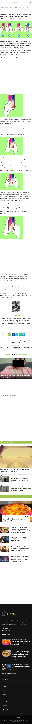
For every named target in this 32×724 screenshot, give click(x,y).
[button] (1, 369)
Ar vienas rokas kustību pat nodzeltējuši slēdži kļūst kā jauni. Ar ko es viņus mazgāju (21, 488)
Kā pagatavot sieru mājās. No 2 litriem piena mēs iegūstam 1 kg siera (15, 470)
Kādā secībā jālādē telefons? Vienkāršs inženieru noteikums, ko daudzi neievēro (21, 538)
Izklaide (4, 690)
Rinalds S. (3, 18)
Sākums (2, 7)
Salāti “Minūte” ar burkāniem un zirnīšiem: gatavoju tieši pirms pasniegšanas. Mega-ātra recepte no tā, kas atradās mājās (21, 530)
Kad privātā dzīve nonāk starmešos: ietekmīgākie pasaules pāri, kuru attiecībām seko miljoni (21, 548)
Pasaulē (5, 702)
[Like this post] (9, 334)
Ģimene (5, 686)
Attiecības (5, 679)
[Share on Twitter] (16, 334)
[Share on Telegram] (23, 334)
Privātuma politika (21, 718)
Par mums (8, 718)
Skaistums (9, 7)
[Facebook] (25, 2)
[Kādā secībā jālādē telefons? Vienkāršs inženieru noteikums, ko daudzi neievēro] (4, 539)
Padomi (5, 698)
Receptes (5, 705)
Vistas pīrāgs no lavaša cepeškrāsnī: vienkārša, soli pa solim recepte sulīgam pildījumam (15, 519)
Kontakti (14, 718)
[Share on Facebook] (13, 334)
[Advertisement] (16, 76)
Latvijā (4, 694)
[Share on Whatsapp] (20, 334)
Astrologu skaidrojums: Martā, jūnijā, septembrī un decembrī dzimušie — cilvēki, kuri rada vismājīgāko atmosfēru (20, 559)
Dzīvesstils (5, 683)
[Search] (27, 2)
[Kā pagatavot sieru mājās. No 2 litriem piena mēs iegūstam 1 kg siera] (16, 457)
